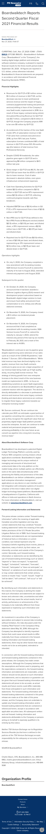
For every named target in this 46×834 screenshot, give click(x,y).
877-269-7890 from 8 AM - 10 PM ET (23, 813)
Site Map (40, 821)
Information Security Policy (24, 821)
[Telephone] (37, 3)
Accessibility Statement (30, 824)
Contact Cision (22, 799)
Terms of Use (7, 821)
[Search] (43, 3)
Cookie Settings (13, 824)
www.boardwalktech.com (21, 503)
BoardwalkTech (8, 785)
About (23, 804)
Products (23, 802)
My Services (22, 807)
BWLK (4, 54)
